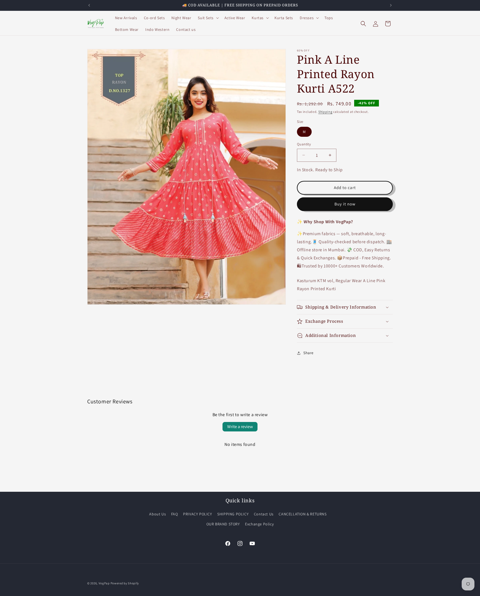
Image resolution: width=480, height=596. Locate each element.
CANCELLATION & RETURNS (302, 513)
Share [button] (308, 352)
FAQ (174, 513)
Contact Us (264, 513)
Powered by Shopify (125, 583)
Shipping (325, 112)
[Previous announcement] (89, 5)
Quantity (304, 144)
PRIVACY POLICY (197, 513)
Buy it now (345, 204)
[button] (207, 18)
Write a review (240, 426)
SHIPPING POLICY (233, 513)
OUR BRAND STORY (223, 524)
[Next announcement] (391, 5)
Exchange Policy (259, 524)
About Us (157, 513)
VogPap (104, 583)
